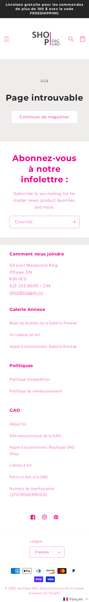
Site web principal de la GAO (35, 436)
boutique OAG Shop (32, 588)
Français (42, 552)
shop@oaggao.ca (26, 292)
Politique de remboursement (35, 391)
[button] (6, 39)
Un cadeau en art (24, 334)
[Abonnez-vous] (73, 222)
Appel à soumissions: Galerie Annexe (43, 346)
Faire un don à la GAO (28, 477)
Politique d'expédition (29, 379)
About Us (17, 424)
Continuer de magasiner (44, 116)
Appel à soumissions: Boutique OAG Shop (42, 450)
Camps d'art (20, 465)
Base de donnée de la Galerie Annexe (43, 323)
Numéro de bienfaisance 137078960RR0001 (31, 491)
